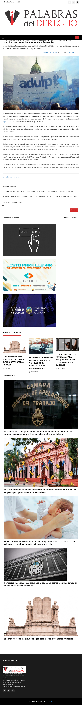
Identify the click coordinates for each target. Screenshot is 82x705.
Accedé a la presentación (11, 177)
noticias (71, 52)
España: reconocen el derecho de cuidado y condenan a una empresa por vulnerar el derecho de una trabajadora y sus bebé (39, 543)
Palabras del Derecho (50, 52)
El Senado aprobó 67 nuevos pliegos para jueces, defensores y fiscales (38, 638)
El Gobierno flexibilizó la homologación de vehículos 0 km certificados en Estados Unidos (41, 362)
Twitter (75, 217)
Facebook (66, 217)
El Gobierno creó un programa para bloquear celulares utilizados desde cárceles (66, 359)
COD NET (50, 701)
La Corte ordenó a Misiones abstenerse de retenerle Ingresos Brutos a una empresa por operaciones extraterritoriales (40, 491)
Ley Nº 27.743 (7, 122)
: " (6, 197)
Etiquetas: (74, 210)
